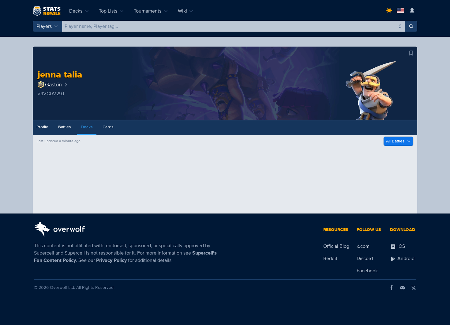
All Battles (395, 141)
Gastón (53, 84)
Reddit (330, 258)
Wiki (182, 11)
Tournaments (147, 11)
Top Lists (108, 11)
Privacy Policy (111, 260)
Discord (365, 258)
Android (405, 258)
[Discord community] (402, 287)
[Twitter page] (413, 287)
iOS (400, 246)
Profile (42, 127)
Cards (108, 127)
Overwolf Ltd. (62, 287)
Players (44, 26)
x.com (363, 246)
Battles (64, 127)
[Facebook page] (391, 287)
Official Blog (336, 246)
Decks (75, 11)
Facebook (367, 271)
